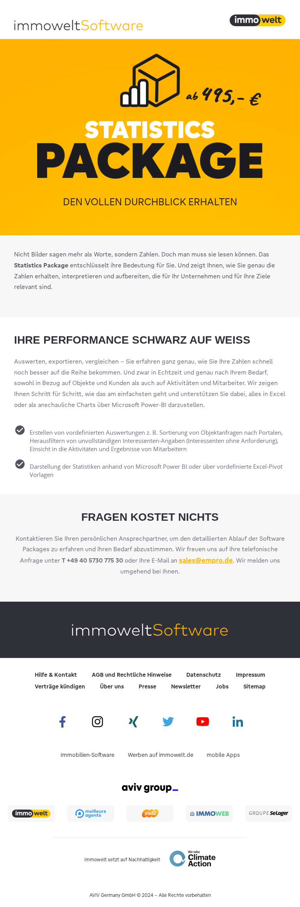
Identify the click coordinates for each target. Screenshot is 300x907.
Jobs (222, 686)
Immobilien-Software (87, 754)
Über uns (112, 686)
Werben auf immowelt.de (160, 754)
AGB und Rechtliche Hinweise (131, 674)
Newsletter (186, 686)
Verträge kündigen (60, 686)
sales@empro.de (206, 560)
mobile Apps (223, 754)
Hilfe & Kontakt (56, 674)
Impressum (250, 674)
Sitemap (254, 686)
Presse (147, 686)
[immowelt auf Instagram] (97, 722)
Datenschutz (203, 674)
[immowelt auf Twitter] (167, 722)
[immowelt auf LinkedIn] (237, 722)
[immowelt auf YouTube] (202, 722)
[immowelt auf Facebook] (62, 722)
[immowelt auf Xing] (132, 722)
